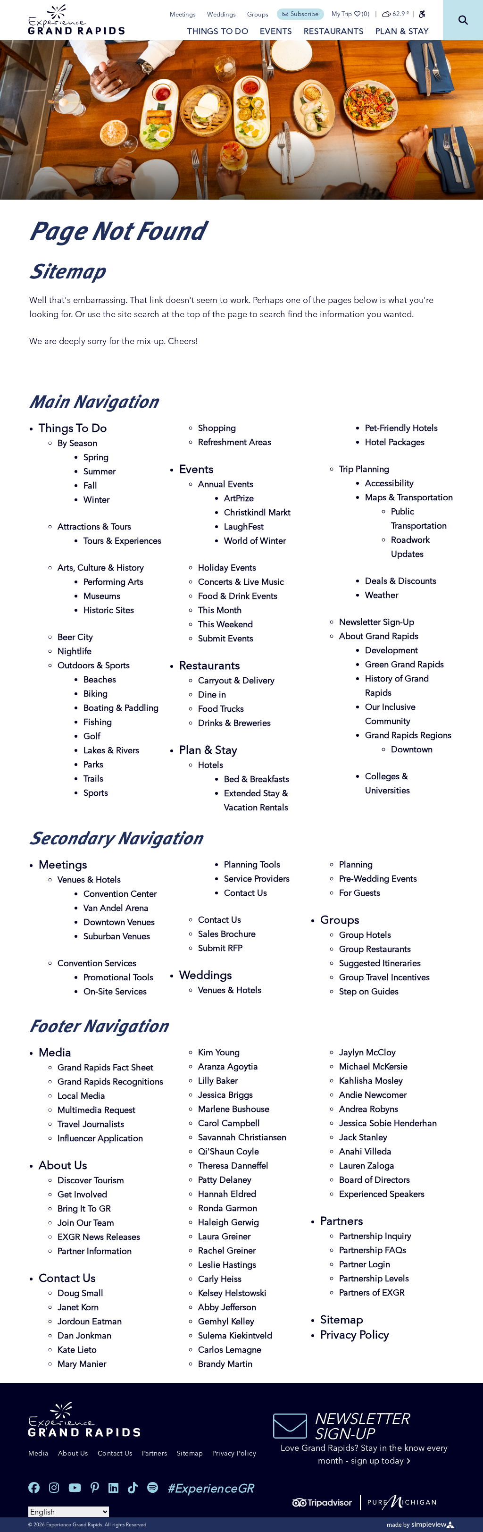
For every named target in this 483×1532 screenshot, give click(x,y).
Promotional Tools (118, 977)
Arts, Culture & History (101, 567)
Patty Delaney (224, 1179)
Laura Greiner (224, 1236)
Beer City (75, 636)
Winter (96, 499)
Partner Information (95, 1251)
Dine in (212, 694)
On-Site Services (115, 991)
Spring (95, 457)
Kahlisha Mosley (371, 1080)
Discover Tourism (91, 1180)
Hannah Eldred (227, 1193)
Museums (101, 595)
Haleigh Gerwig (228, 1222)
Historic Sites (108, 610)
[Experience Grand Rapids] (76, 19)
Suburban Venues (116, 936)
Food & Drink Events (237, 595)
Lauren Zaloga (366, 1165)
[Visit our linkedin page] (113, 1488)
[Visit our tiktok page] (133, 1488)
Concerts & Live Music (241, 581)
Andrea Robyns (368, 1108)
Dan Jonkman (84, 1335)
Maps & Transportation (409, 497)
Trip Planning (364, 468)
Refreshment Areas (234, 442)
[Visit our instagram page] (54, 1488)
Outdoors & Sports (94, 665)
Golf (91, 736)
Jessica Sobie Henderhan (388, 1123)
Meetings (183, 14)
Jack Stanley (363, 1137)
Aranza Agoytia (228, 1066)
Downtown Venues (119, 922)
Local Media (81, 1095)
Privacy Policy (354, 1334)
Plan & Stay (402, 31)
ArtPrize (239, 498)
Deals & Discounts (400, 580)
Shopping (217, 427)
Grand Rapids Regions (408, 735)
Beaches (99, 679)
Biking (95, 693)
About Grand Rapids (378, 636)
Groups (257, 14)
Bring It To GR (84, 1208)
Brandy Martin (225, 1363)
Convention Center (120, 893)
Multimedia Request (96, 1109)
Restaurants (334, 31)
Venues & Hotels (89, 879)
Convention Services (97, 963)
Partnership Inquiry (375, 1235)
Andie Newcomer (373, 1094)
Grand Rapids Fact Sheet (105, 1067)
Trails (93, 778)
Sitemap (341, 1319)
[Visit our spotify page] (152, 1488)
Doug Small (80, 1293)
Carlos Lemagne (229, 1349)
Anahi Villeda (365, 1151)
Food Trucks (221, 708)
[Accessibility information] (421, 14)
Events (276, 31)
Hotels (210, 764)
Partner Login (364, 1264)
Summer (99, 471)
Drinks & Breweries (234, 722)
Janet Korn (78, 1307)
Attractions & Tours (94, 526)
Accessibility (389, 483)
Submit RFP (220, 948)
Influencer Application (100, 1138)
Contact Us (245, 892)
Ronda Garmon (227, 1208)
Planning (356, 864)
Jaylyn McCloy (367, 1052)
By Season (77, 443)
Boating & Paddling (120, 707)
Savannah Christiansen (242, 1137)
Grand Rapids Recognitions (110, 1081)
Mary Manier (82, 1363)
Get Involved (82, 1194)
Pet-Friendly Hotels (401, 427)
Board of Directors (374, 1179)
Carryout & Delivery (236, 680)
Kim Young (219, 1052)
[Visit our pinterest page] (95, 1488)
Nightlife (75, 651)
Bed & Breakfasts (256, 779)
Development (391, 650)
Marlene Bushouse (233, 1108)
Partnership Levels (374, 1278)
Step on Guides (369, 991)
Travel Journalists (91, 1124)
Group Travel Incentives (384, 977)
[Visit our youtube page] (74, 1488)
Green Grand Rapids (404, 664)
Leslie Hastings (227, 1264)
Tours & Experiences (122, 540)
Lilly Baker (218, 1080)
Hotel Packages (395, 442)
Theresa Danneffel (233, 1165)
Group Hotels (365, 934)
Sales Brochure (227, 933)
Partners (341, 1221)
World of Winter (255, 540)
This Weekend (225, 624)
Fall (90, 485)
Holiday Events (227, 567)
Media (55, 1052)
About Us (63, 1165)
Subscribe (304, 13)
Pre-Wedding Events (378, 878)
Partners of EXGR (372, 1292)
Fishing (97, 721)
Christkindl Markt (257, 512)
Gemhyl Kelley (226, 1321)
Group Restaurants (375, 948)
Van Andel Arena (116, 907)
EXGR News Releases (99, 1236)
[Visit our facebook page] (34, 1488)
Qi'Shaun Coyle (228, 1151)
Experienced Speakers (382, 1193)
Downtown (412, 749)
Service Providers (257, 878)
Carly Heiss (220, 1278)
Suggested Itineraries (380, 963)
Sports (95, 792)
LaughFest (244, 526)
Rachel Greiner (227, 1250)
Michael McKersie (373, 1066)
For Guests (359, 892)
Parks (93, 764)
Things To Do (218, 31)
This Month (220, 610)
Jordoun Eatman (90, 1321)
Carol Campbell (229, 1123)
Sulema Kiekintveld (235, 1335)
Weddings (221, 14)
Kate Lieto (77, 1349)
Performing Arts (113, 581)
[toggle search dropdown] (463, 20)
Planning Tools (252, 864)
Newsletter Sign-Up (376, 621)
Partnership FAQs (372, 1250)
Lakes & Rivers (111, 750)
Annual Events (225, 484)
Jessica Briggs (225, 1094)
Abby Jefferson (227, 1307)
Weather (381, 594)
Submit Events (225, 638)
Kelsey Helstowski (232, 1293)
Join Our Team (86, 1222)
